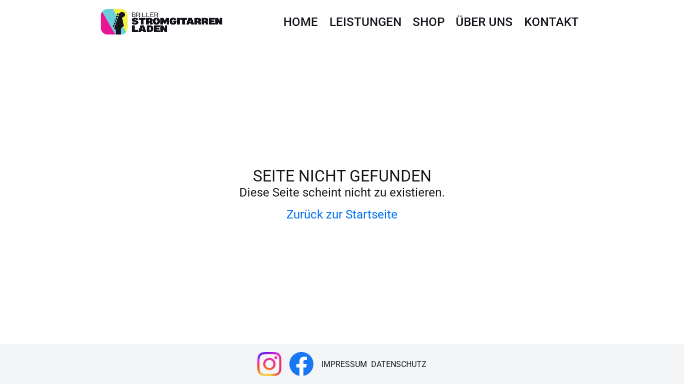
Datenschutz (399, 364)
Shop (429, 22)
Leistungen (365, 22)
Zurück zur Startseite (342, 215)
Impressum (344, 364)
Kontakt (551, 22)
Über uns (484, 22)
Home (300, 22)
